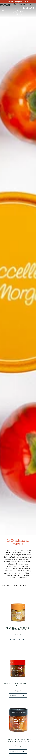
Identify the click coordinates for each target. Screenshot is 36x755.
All (8, 585)
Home (3, 585)
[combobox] (24, 8)
